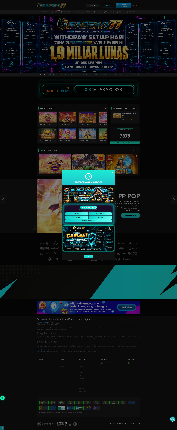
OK (88, 256)
